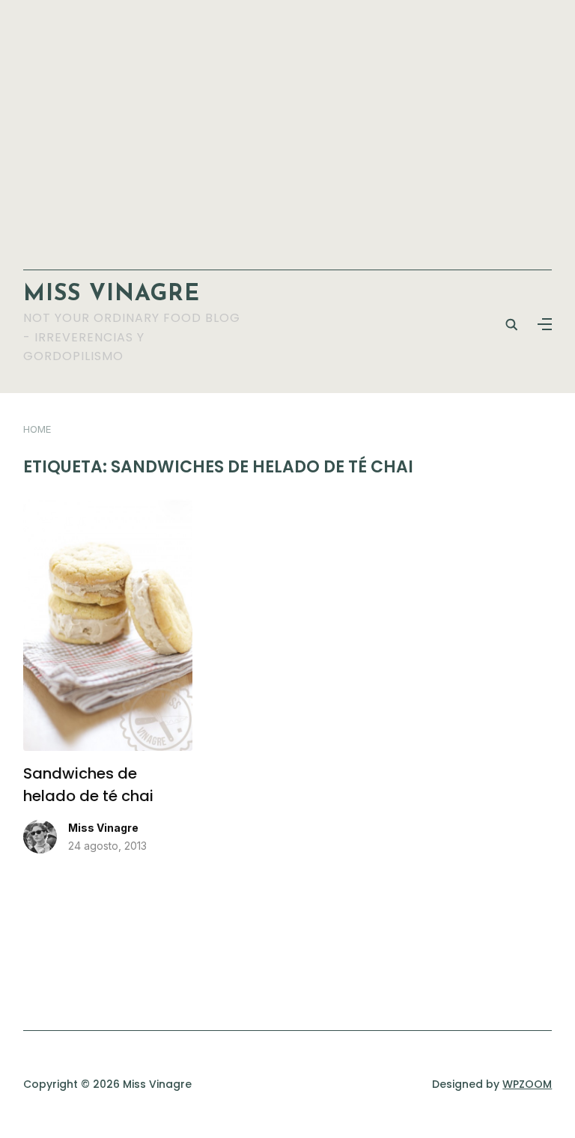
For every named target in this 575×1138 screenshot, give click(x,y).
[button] (545, 324)
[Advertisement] (288, 127)
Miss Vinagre (111, 294)
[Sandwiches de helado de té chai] (107, 507)
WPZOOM (527, 1084)
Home (37, 429)
